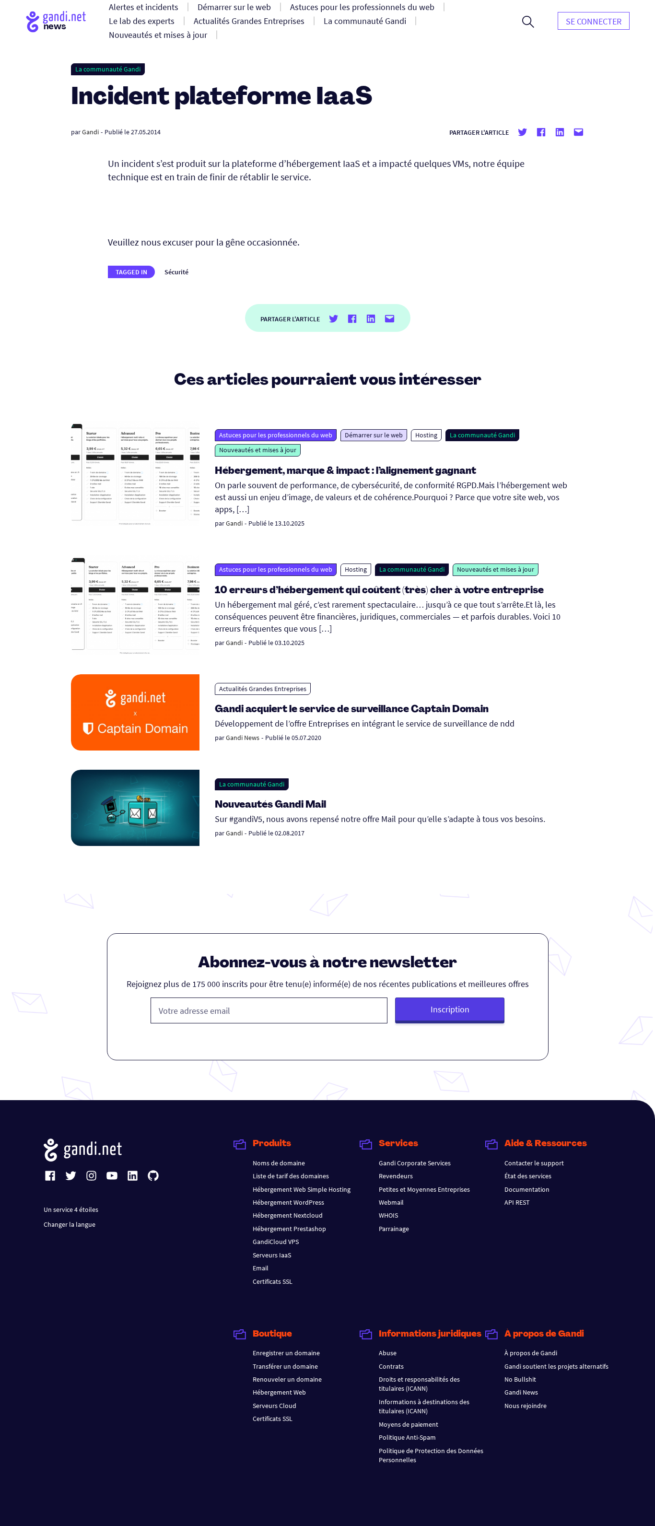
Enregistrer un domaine (286, 1353)
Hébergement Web (279, 1392)
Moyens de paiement (408, 1424)
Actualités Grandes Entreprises (262, 688)
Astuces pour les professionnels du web (275, 435)
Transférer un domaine (285, 1366)
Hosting (426, 435)
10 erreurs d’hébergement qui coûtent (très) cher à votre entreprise (379, 591)
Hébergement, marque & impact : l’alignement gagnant (345, 471)
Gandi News (242, 737)
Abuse (388, 1353)
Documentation (527, 1189)
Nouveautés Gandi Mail (271, 805)
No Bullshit (520, 1379)
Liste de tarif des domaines (291, 1176)
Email (261, 1268)
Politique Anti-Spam (407, 1437)
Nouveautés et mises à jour (257, 450)
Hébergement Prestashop (289, 1228)
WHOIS (388, 1215)
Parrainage (394, 1228)
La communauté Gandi (107, 69)
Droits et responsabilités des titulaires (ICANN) (419, 1384)
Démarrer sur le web (374, 435)
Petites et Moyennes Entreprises (424, 1189)
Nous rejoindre (525, 1405)
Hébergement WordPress (288, 1202)
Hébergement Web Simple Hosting (302, 1189)
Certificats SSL (272, 1281)
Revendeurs (396, 1176)
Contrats (391, 1366)
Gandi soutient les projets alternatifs (556, 1366)
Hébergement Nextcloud (288, 1215)
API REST (517, 1202)
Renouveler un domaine (287, 1379)
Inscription (450, 1009)
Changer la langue (69, 1224)
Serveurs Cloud (274, 1405)
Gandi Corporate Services (415, 1163)
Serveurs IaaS (272, 1255)
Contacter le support (534, 1163)
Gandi (90, 132)
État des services (527, 1176)
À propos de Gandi (530, 1353)
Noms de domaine (279, 1163)
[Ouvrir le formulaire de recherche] (528, 22)
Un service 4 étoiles (71, 1209)
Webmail (391, 1202)
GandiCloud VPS (276, 1241)
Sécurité (176, 272)
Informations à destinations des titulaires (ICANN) (424, 1406)
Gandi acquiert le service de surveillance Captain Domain (352, 710)
